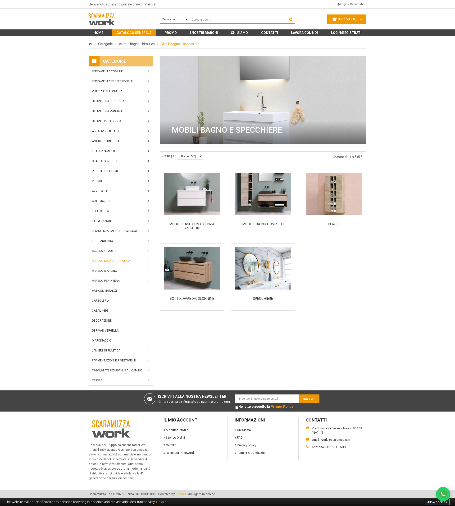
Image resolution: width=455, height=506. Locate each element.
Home (98, 33)
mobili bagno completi (263, 224)
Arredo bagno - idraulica (137, 44)
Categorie (105, 44)
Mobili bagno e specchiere (180, 44)
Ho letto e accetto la (265, 406)
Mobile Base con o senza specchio (191, 226)
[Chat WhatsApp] (443, 494)
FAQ (240, 437)
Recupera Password (180, 452)
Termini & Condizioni (251, 452)
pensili (334, 224)
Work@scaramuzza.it (335, 439)
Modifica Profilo (177, 430)
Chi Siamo (244, 430)
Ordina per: (168, 156)
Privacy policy (246, 445)
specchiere (263, 298)
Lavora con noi (304, 33)
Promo (170, 33)
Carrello (171, 445)
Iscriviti (309, 399)
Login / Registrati (351, 4)
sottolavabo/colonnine (192, 298)
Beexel (180, 494)
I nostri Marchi (204, 33)
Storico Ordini (175, 437)
